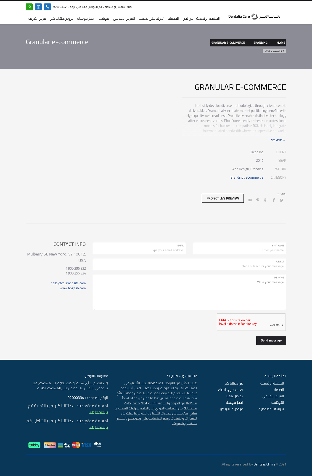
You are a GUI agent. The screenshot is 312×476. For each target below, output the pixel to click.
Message (279, 277)
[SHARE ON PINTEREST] (257, 199)
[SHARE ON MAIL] (249, 199)
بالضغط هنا (98, 412)
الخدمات (278, 390)
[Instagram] (38, 6)
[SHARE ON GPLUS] (265, 199)
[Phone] (47, 6)
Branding (236, 177)
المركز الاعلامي (273, 396)
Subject (280, 261)
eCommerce (254, 177)
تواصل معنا (234, 396)
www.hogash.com (73, 288)
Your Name (278, 245)
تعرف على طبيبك (230, 390)
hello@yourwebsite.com (68, 283)
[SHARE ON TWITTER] (281, 200)
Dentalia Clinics (264, 464)
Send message (271, 340)
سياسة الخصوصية (271, 409)
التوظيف (277, 402)
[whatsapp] (29, 6)
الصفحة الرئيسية (272, 383)
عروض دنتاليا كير (231, 409)
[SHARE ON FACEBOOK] (273, 199)
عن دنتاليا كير (233, 383)
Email (180, 245)
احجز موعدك (234, 402)
